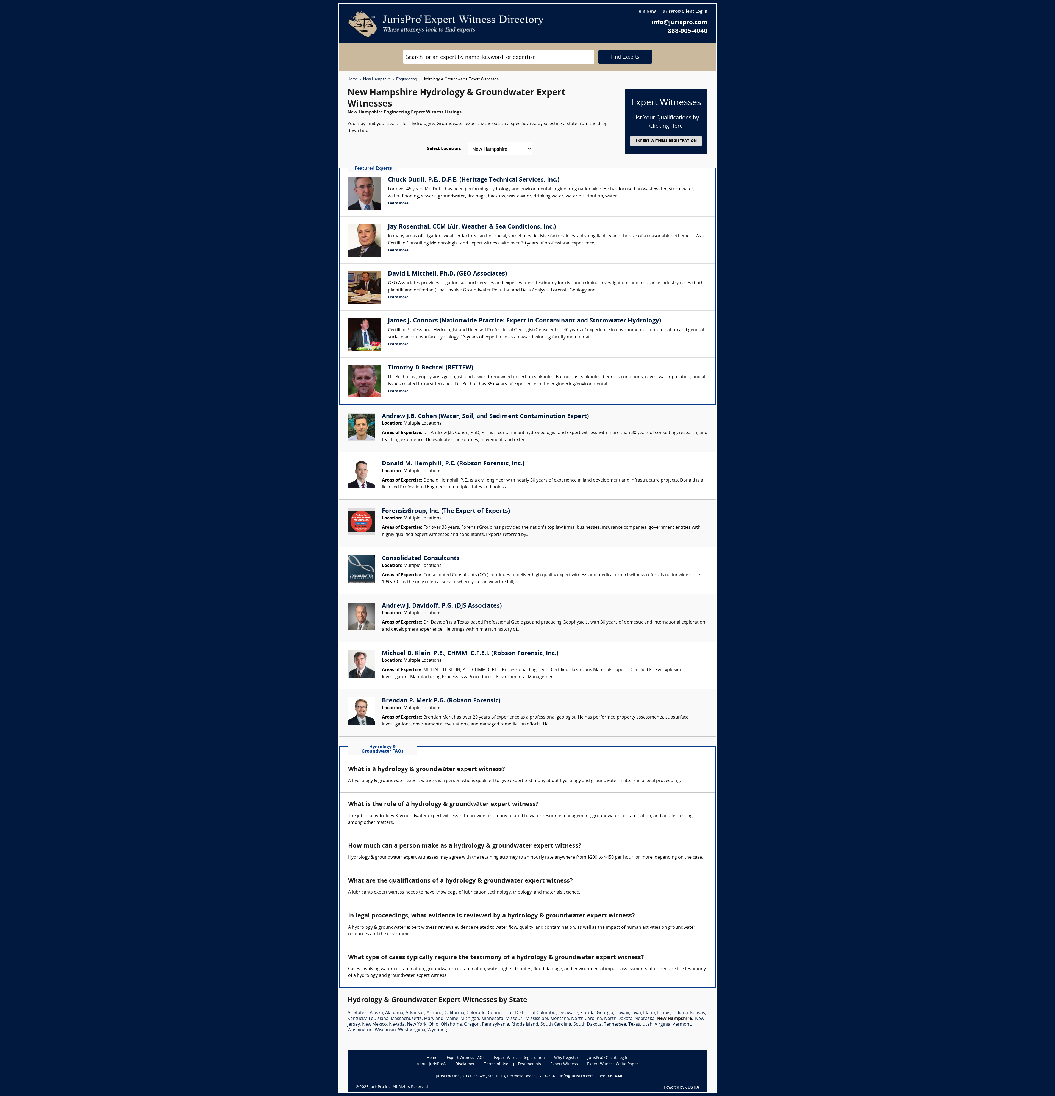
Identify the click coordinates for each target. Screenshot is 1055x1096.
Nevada (397, 1024)
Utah (647, 1024)
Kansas (697, 1013)
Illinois (663, 1013)
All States (357, 1013)
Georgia (605, 1013)
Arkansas (415, 1013)
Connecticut (500, 1013)
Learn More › (399, 203)
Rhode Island (524, 1024)
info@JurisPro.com (577, 1076)
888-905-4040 (687, 31)
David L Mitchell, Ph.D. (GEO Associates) (447, 274)
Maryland (433, 1019)
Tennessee (615, 1024)
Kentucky (357, 1019)
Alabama (394, 1013)
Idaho (649, 1013)
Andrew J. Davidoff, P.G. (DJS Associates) (442, 606)
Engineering (406, 79)
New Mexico (374, 1024)
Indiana (680, 1013)
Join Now (646, 12)
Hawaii (622, 1013)
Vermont (682, 1024)
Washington (360, 1030)
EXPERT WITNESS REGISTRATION (666, 141)
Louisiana (378, 1019)
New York (416, 1024)
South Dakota (587, 1024)
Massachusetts (406, 1019)
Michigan (469, 1019)
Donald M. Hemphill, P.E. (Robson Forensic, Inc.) (453, 464)
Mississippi (537, 1019)
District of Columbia (535, 1013)
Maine (452, 1019)
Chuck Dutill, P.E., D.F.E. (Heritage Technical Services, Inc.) (473, 180)
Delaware (568, 1013)
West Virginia (411, 1030)
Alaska (376, 1013)
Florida (587, 1013)
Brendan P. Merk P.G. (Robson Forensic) (441, 701)
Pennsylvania (495, 1024)
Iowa (636, 1013)
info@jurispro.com (679, 23)
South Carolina (555, 1024)
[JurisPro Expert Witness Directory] (446, 24)
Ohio (433, 1024)
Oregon (472, 1024)
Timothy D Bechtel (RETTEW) (430, 368)
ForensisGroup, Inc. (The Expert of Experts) (446, 511)
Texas (634, 1024)
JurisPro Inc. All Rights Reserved (399, 1087)
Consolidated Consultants (421, 558)
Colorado (476, 1013)
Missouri (514, 1019)
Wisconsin (385, 1030)
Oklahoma (451, 1024)
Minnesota (492, 1019)
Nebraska (644, 1019)
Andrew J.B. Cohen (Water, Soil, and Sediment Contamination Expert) (485, 416)
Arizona (434, 1013)
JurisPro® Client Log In (684, 12)
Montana (559, 1019)
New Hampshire (377, 79)
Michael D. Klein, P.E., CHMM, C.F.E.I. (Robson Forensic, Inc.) (470, 653)
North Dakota (618, 1019)
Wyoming (437, 1030)
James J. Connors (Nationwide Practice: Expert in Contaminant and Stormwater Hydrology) (524, 321)
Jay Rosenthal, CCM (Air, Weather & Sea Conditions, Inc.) (472, 227)
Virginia (662, 1024)
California (454, 1013)
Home (353, 79)
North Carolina (586, 1019)
